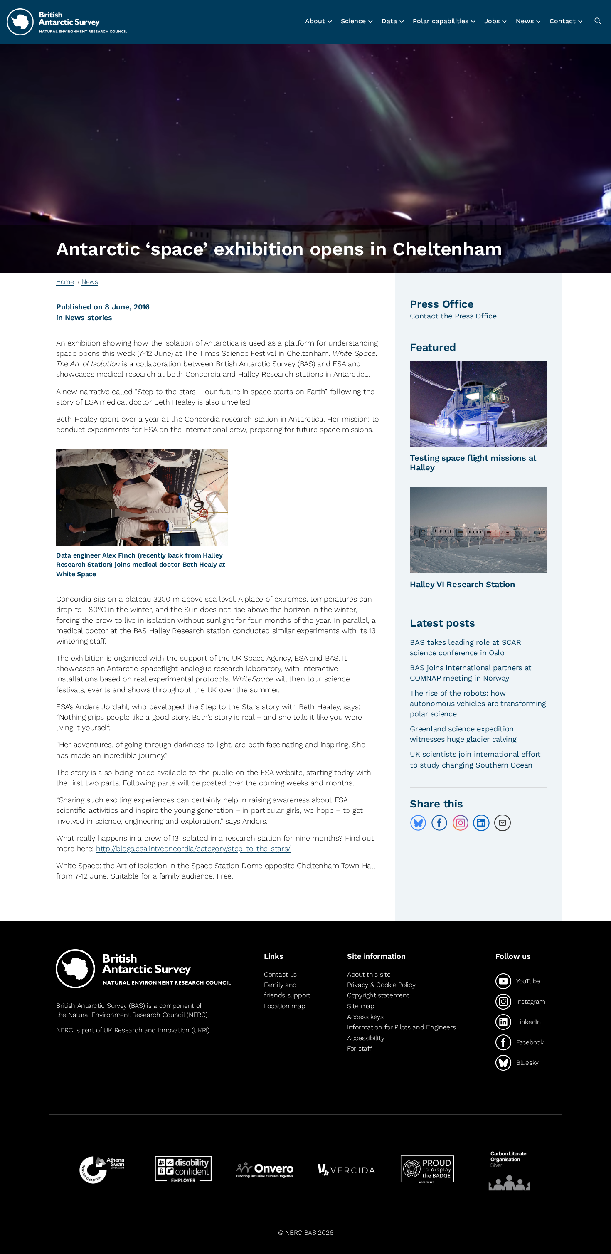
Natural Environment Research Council (126, 1015)
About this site (369, 974)
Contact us (280, 974)
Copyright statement (378, 995)
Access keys (365, 1017)
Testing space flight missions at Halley (473, 462)
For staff (359, 1048)
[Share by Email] (502, 823)
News (89, 282)
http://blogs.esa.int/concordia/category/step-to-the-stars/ (193, 848)
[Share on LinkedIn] (481, 823)
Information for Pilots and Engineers (401, 1027)
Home (65, 282)
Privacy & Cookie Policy (381, 985)
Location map (285, 1006)
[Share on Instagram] (460, 823)
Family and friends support (287, 990)
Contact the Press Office (453, 315)
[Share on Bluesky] (418, 823)
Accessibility (365, 1038)
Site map (360, 1006)
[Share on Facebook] (439, 823)
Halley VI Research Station (462, 584)
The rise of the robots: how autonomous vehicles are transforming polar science (478, 703)
